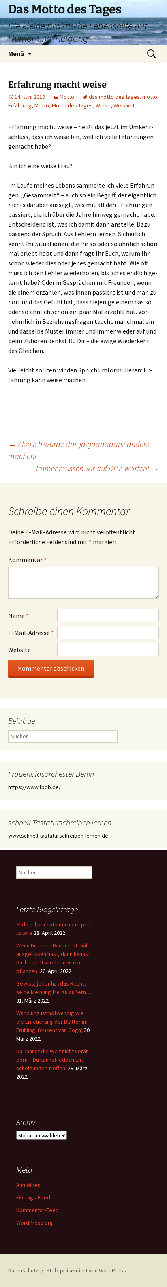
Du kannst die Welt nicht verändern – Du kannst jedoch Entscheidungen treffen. (53, 1060)
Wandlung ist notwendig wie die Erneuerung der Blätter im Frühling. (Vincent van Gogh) (52, 1021)
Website (19, 650)
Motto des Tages (72, 105)
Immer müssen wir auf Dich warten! (97, 468)
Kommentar (27, 560)
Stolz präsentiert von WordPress (86, 1270)
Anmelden (28, 1185)
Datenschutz (23, 1270)
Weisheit (124, 105)
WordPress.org (34, 1222)
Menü (16, 53)
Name (18, 615)
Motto (67, 96)
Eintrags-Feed (33, 1197)
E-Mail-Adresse (31, 633)
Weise (103, 105)
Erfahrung (20, 105)
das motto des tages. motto (123, 96)
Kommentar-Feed (37, 1210)
